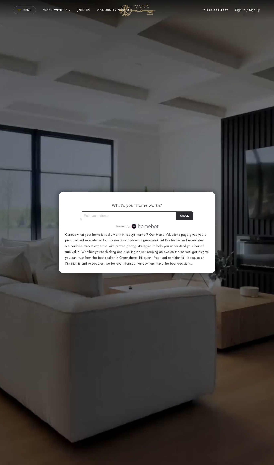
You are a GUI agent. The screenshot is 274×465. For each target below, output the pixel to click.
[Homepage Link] (137, 9)
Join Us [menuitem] (84, 10)
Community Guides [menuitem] (113, 10)
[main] (137, 232)
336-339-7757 (216, 10)
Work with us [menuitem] (55, 10)
